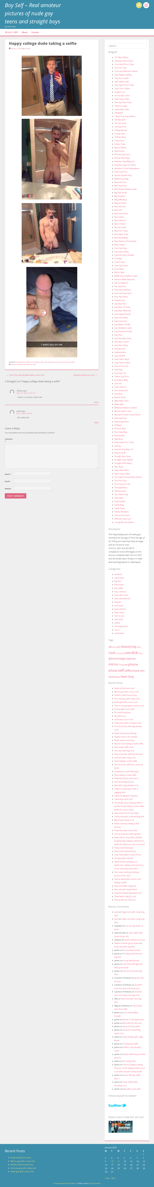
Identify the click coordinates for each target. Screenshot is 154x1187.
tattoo (117, 676)
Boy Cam (118, 210)
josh (116, 912)
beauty (13, 364)
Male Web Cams (121, 400)
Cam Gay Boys (120, 248)
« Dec (107, 1178)
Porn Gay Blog (120, 432)
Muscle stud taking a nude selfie (128, 743)
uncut (117, 629)
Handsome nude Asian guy (126, 771)
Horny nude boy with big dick (127, 834)
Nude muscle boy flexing (125, 733)
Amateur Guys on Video (125, 165)
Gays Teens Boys (121, 359)
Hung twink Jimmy (131, 960)
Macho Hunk (120, 397)
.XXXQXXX (118, 113)
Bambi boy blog (121, 178)
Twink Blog (119, 505)
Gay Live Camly (121, 317)
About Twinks (120, 147)
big (134, 646)
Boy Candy (119, 217)
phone (30, 364)
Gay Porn (118, 335)
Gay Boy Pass (120, 303)
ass (114, 647)
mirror (25, 364)
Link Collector (120, 387)
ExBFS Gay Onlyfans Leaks (126, 276)
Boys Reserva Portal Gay (125, 241)
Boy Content (119, 224)
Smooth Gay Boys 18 (123, 449)
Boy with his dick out (132, 1023)
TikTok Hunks (120, 491)
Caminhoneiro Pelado (124, 255)
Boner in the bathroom (133, 1019)
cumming (120, 653)
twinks (72, 362)
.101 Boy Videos (121, 57)
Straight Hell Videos (123, 463)
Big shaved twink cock (124, 820)
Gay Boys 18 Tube (122, 307)
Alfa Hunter (119, 151)
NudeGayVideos (121, 421)
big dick (117, 581)
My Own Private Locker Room (127, 414)
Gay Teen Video (121, 345)
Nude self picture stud (124, 688)
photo (113, 670)
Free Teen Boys (121, 296)
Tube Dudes (119, 501)
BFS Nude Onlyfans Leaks (125, 189)
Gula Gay (118, 369)
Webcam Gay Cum (122, 518)
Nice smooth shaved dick (125, 889)
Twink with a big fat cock (125, 896)
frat (139, 653)
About (25, 32)
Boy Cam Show (121, 213)
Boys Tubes (119, 244)
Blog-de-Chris (120, 203)
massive (131, 658)
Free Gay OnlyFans (122, 289)
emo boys (118, 605)
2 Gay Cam (119, 140)
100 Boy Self (119, 119)
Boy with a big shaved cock (126, 785)
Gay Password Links (123, 331)
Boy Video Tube (121, 234)
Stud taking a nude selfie (125, 775)
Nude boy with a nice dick (125, 830)
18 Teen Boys (120, 137)
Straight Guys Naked (123, 459)
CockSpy (118, 258)
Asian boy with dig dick (124, 946)
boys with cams (121, 595)
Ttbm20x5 (118, 498)
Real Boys (118, 439)
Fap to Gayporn (121, 283)
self (34, 364)
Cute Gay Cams (121, 265)
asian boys (119, 577)
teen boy (127, 676)
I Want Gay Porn (121, 376)
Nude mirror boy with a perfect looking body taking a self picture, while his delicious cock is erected (129, 841)
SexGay (117, 446)
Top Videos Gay (121, 494)
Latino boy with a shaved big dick (129, 816)
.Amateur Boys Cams (123, 61)
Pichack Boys (120, 428)
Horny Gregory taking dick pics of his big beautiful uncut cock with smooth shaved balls (129, 1068)
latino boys (119, 612)
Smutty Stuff (120, 453)
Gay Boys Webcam (122, 310)
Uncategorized (121, 626)
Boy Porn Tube (121, 230)
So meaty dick (129, 1061)
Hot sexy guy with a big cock (127, 698)
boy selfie (26, 362)
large (122, 658)
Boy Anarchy (120, 206)
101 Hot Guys (120, 123)
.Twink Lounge (120, 106)
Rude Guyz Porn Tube (124, 442)
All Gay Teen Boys (122, 158)
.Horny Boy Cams (122, 95)
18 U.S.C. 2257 (11, 32)
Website (8, 489)
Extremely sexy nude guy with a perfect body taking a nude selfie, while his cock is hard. (129, 806)
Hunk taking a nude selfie (125, 761)
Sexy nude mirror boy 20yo (126, 813)
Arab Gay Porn (121, 171)
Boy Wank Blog (121, 237)
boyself (27, 48)
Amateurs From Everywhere (127, 168)
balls (118, 647)
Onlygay (118, 425)
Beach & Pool (120, 182)
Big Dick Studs (120, 192)
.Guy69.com (119, 92)
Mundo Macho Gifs (122, 411)
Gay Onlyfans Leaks (123, 328)
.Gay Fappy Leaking (123, 74)
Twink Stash (119, 508)
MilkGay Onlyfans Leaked (125, 407)
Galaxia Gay (119, 300)
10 (112, 1161)
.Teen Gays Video (121, 99)
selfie (128, 670)
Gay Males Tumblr (122, 324)
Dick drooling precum (124, 782)
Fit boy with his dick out (124, 899)
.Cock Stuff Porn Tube (124, 64)
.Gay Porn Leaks (121, 78)
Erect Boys (119, 269)
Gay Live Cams (120, 321)
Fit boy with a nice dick (124, 709)
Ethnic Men (119, 272)
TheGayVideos (120, 487)
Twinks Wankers (121, 511)
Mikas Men (119, 404)
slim (142, 670)
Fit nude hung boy (122, 712)
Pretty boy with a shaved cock (127, 723)
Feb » (113, 1178)
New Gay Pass (120, 418)
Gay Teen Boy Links (122, 338)
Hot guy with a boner (123, 858)
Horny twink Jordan (132, 950)
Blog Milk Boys (120, 199)
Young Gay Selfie (130, 1043)
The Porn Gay (120, 480)
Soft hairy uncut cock (123, 719)
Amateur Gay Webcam (124, 161)
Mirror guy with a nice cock (126, 691)
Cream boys (119, 262)
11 (119, 1161)
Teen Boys (118, 466)
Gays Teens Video (122, 362)
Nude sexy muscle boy (124, 740)
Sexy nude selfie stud (123, 747)
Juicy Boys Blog (121, 380)
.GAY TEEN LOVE (121, 81)
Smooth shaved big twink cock (128, 893)
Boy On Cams (120, 227)
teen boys (66, 362)
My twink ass (120, 716)
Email (7, 481)
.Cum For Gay (120, 67)
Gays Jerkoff (119, 355)
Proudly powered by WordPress (64, 1183)
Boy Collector (120, 220)
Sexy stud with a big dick (125, 886)
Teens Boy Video (121, 470)
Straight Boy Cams (122, 456)
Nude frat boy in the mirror (126, 778)
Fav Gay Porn (120, 286)
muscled (123, 664)
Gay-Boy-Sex (119, 348)
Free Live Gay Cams (123, 293)
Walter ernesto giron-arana (126, 943)
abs (111, 646)
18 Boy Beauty (120, 130)
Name (8, 474)
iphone (113, 658)
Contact (35, 32)
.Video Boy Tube (121, 109)
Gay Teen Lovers (121, 341)
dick (21, 364)
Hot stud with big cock (124, 750)
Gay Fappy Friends (122, 314)
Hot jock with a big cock (124, 757)
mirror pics (58, 362)
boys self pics (35, 362)
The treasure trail (122, 484)
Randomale (119, 435)
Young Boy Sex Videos (124, 522)
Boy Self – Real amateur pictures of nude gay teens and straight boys (33, 13)
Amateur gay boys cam (85, 375)
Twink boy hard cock (123, 799)
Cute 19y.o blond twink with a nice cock (25, 375)
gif (142, 653)
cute (17, 364)
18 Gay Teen (119, 133)
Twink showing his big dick (126, 795)
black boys (119, 584)
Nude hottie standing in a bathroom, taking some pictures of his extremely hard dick (129, 865)
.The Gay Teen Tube (123, 102)
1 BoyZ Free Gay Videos (124, 116)
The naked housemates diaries (128, 477)
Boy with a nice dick (132, 1089)
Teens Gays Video (122, 473)
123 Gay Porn (120, 126)
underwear (119, 633)
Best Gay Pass (120, 185)
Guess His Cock (121, 366)
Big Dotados (119, 196)
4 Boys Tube (119, 144)
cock (112, 652)
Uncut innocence (122, 515)
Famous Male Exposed (124, 279)
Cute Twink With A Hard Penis (127, 854)
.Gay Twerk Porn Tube (124, 85)
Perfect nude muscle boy (125, 695)
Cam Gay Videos (121, 251)
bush (139, 647)
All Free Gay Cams (122, 154)
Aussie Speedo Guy (123, 175)
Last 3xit (118, 383)
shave (135, 670)
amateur (19, 362)
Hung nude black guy (123, 847)
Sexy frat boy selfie (131, 1026)
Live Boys (118, 393)
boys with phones (47, 362)
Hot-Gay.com (120, 373)
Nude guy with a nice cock (126, 702)
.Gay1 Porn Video (122, 88)
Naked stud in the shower (126, 736)
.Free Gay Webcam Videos (126, 71)
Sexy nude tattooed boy (125, 851)
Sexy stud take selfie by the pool (128, 754)
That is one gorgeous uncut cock (129, 705)
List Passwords (121, 390)
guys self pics (120, 609)
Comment (8, 440)
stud (111, 676)
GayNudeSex (120, 352)
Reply (96, 402)
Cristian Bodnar (94, 1183)
